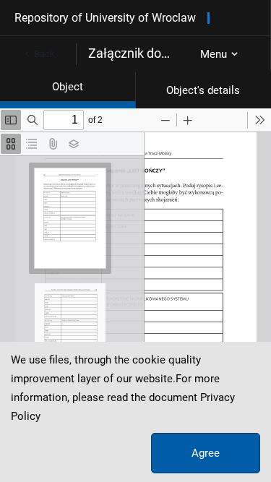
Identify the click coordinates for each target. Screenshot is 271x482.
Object (67, 86)
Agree (206, 453)
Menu (213, 54)
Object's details (203, 90)
